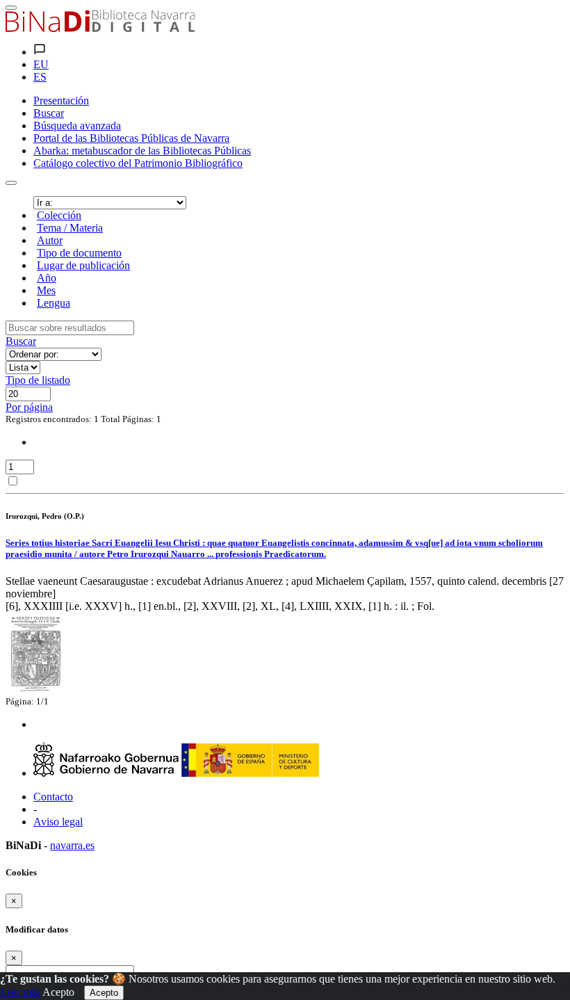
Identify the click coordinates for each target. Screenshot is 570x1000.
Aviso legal (58, 822)
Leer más (20, 992)
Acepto (58, 992)
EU (41, 64)
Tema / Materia (70, 228)
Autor (50, 240)
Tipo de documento (79, 253)
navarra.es (72, 845)
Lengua (53, 303)
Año (46, 278)
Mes (46, 290)
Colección (59, 215)
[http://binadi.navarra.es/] (100, 28)
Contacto (53, 797)
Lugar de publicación (83, 265)
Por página (29, 407)
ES (40, 77)
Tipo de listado (38, 380)
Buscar (21, 341)
